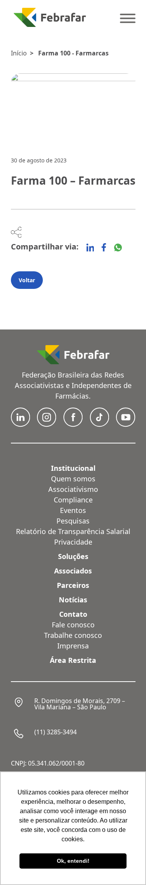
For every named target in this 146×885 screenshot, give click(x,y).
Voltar (27, 280)
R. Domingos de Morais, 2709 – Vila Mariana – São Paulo (79, 703)
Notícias (73, 599)
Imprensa (73, 645)
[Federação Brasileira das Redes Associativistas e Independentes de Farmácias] (50, 17)
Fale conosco (73, 624)
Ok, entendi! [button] (73, 861)
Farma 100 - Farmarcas (73, 53)
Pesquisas (73, 520)
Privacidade (73, 542)
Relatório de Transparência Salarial (73, 531)
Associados (73, 570)
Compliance (73, 499)
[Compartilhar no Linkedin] (90, 247)
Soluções (73, 556)
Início (19, 53)
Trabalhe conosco (73, 635)
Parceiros (73, 585)
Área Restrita (73, 660)
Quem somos (73, 478)
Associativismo (73, 489)
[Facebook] (104, 247)
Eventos (73, 510)
